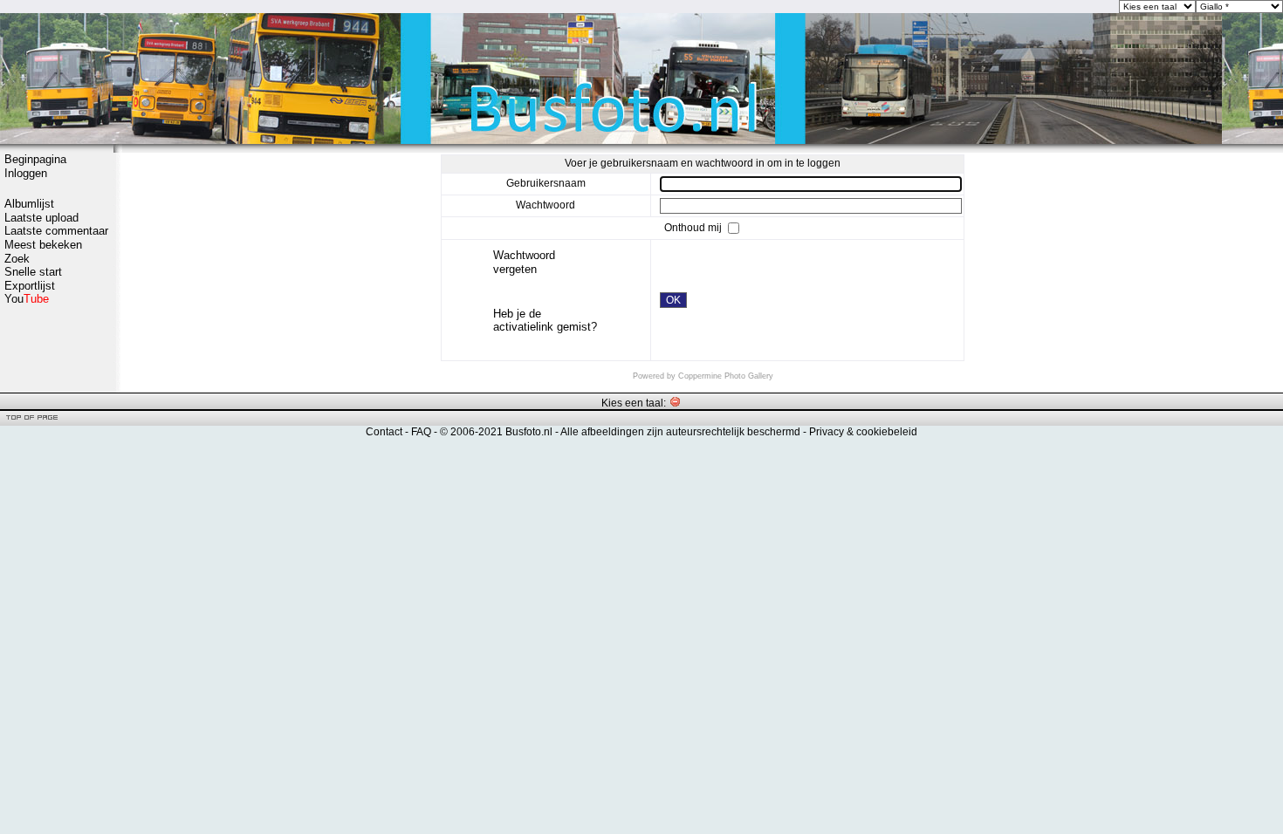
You (26, 298)
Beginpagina (35, 159)
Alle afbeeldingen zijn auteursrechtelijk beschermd (680, 432)
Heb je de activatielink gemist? (545, 320)
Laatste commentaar (56, 230)
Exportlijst (29, 285)
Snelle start (33, 271)
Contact (384, 432)
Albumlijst (29, 203)
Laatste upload (41, 217)
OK (673, 300)
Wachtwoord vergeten (524, 262)
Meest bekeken (43, 244)
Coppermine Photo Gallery (725, 376)
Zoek (17, 258)
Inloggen (25, 173)
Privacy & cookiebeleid (863, 432)
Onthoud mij (694, 228)
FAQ (421, 432)
